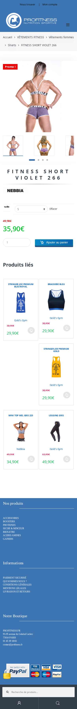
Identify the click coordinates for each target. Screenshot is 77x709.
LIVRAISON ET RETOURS (16, 591)
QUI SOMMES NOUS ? (15, 581)
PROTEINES (9, 525)
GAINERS (8, 539)
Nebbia (21, 449)
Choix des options (31, 330)
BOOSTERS (9, 521)
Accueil (7, 37)
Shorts (12, 45)
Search (57, 703)
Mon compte (49, 4)
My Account (19, 703)
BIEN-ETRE (9, 532)
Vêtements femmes (61, 37)
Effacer (53, 208)
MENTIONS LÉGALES (14, 588)
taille (6, 207)
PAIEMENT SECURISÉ (14, 578)
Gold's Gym (20, 320)
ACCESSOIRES (11, 518)
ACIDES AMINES (12, 535)
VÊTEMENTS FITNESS (30, 37)
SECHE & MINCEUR (13, 528)
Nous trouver (27, 4)
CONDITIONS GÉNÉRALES (17, 585)
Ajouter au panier (57, 242)
